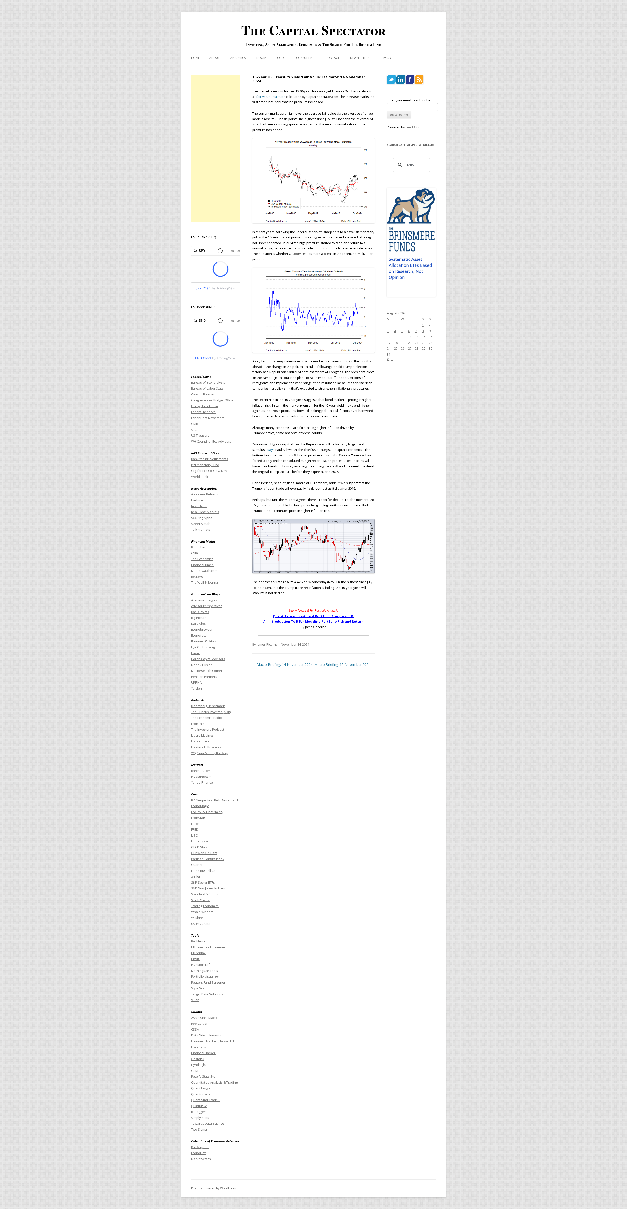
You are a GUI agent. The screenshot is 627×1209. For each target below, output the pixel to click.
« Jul (390, 359)
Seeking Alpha (201, 518)
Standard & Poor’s (204, 894)
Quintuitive (199, 1106)
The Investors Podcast (207, 729)
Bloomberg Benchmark (208, 706)
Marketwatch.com (204, 570)
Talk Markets (200, 529)
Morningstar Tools (204, 970)
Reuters (197, 576)
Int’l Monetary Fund (205, 465)
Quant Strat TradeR (205, 1100)
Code (281, 58)
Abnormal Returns (204, 494)
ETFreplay (198, 953)
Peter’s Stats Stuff (204, 1076)
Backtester (199, 941)
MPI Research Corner (206, 670)
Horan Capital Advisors (208, 659)
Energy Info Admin (204, 406)
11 (396, 336)
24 (388, 348)
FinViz (195, 959)
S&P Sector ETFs (203, 882)
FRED (194, 829)
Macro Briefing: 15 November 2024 (344, 664)
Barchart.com (201, 770)
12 (402, 336)
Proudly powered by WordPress (213, 1188)
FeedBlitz (412, 127)
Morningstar (200, 841)
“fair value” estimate (270, 96)
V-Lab (195, 1000)
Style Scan (198, 988)
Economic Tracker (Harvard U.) (213, 1041)
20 (409, 342)
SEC (194, 429)
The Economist (202, 559)
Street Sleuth (200, 523)
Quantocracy (201, 1094)
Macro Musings (202, 735)
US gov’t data (200, 923)
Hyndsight (198, 1064)
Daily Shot (198, 623)
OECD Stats (199, 847)
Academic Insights (204, 600)
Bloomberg (199, 547)
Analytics (238, 58)
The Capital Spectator (313, 30)
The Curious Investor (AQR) (211, 712)
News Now (199, 506)
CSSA (195, 1029)
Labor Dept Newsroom (207, 418)
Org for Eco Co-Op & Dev (209, 471)
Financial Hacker (203, 1053)
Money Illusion (202, 665)
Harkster (197, 500)
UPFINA (196, 682)
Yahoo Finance (202, 782)
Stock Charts (200, 900)
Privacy (385, 58)
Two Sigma (199, 1129)
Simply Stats (200, 1117)
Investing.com (201, 776)
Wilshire (197, 917)
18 (396, 342)
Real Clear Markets (205, 512)
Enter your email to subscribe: (409, 100)
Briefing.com (200, 1147)
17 (388, 342)
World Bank (199, 476)
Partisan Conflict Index (207, 859)
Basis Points (200, 612)
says (271, 449)
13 (409, 336)
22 (423, 342)
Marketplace (200, 741)
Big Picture (198, 618)
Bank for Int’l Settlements (209, 459)
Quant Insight (201, 1088)
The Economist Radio (206, 718)
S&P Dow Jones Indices (208, 888)
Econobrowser (202, 629)
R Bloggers (199, 1112)
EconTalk (197, 723)
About (214, 58)
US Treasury (200, 435)
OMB (194, 423)
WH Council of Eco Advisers (211, 441)
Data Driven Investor (206, 1035)
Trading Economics (205, 906)
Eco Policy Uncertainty (207, 812)
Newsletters (359, 58)
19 (402, 342)
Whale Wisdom (202, 912)
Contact (332, 58)
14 (416, 336)
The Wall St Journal (205, 582)
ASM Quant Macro (204, 1017)
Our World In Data (204, 853)
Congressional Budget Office (212, 400)
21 (416, 342)
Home (195, 58)
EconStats (198, 817)
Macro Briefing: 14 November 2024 (282, 664)
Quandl (196, 865)
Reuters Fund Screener (208, 982)
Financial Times (202, 565)
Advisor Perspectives (206, 606)
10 (388, 336)
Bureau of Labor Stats (207, 388)
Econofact (198, 635)
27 (409, 348)
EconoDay (198, 1153)
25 (396, 348)
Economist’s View (203, 641)
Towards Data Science (207, 1123)
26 (402, 348)
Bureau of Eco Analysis (208, 382)
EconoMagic (200, 806)
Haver (195, 653)
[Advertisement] (215, 148)
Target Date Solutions (207, 994)
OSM (194, 1070)
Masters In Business (206, 747)
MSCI (194, 835)
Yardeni (197, 688)
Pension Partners (204, 676)
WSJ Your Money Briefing (209, 753)
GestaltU (197, 1059)
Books (261, 58)
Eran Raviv (199, 1047)
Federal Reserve (203, 412)
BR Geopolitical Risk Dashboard (214, 800)
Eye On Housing (203, 647)
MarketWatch (201, 1159)
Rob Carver (199, 1023)
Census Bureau (202, 394)
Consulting (305, 58)
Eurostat (197, 823)
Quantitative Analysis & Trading (214, 1082)
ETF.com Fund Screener (208, 947)
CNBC (195, 553)
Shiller (195, 876)
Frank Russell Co (203, 870)
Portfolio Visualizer (205, 976)
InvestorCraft (201, 964)
